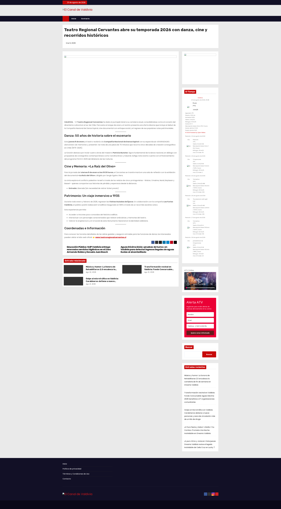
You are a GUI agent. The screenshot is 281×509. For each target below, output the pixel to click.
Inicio (73, 19)
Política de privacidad (72, 469)
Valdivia (200, 98)
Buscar (189, 347)
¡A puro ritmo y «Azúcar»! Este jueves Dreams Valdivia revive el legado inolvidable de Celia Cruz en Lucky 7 (200, 444)
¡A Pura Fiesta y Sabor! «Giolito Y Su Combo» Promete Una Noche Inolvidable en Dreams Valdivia (199, 430)
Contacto (85, 19)
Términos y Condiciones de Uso (76, 474)
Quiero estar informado (200, 333)
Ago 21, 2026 (149, 272)
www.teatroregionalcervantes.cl (110, 237)
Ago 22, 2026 (91, 272)
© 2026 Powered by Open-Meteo (195, 132)
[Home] (66, 19)
